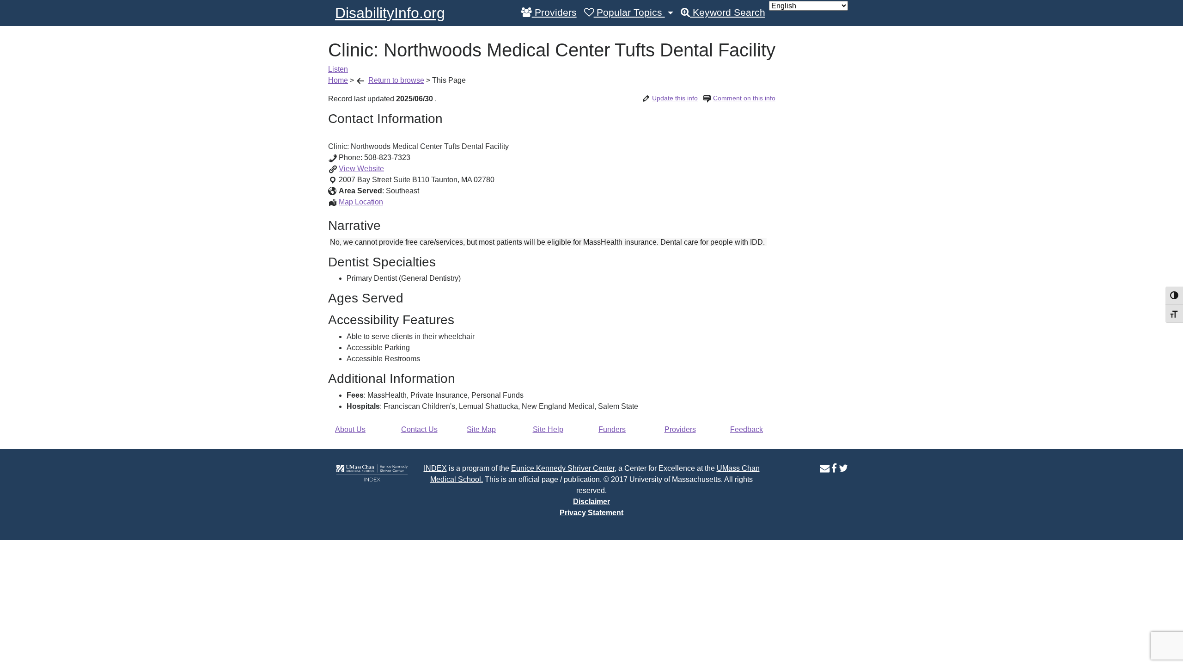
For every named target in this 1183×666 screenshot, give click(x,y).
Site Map (481, 429)
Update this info (675, 98)
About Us (350, 429)
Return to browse (396, 80)
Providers (554, 12)
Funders (612, 429)
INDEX (435, 468)
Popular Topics (629, 12)
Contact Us (419, 429)
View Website (361, 169)
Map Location (361, 202)
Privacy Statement (591, 513)
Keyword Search (727, 12)
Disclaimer (591, 502)
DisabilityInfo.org (390, 13)
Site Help (548, 429)
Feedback (746, 429)
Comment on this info (744, 98)
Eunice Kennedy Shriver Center (563, 468)
